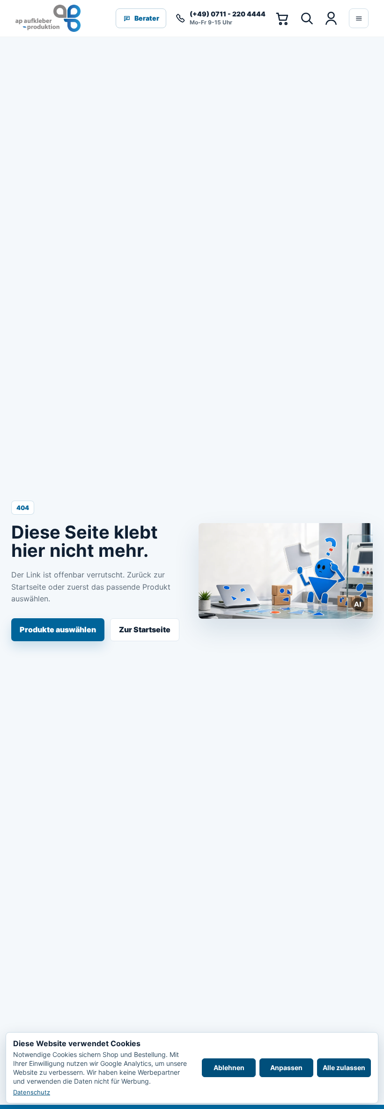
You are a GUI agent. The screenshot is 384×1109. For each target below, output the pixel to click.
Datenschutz (31, 1092)
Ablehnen (229, 1068)
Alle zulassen (344, 1068)
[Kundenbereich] (331, 18)
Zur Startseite (144, 629)
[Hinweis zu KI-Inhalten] (358, 604)
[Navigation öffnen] (359, 18)
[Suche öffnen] (306, 18)
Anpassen (286, 1068)
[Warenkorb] (282, 18)
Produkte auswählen (58, 629)
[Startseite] (48, 18)
